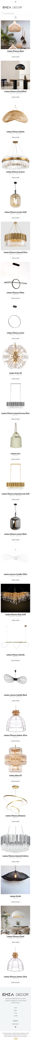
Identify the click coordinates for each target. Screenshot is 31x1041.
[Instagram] (15, 1027)
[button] (15, 2)
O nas (15, 1013)
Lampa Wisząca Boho (15, 51)
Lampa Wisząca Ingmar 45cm (15, 735)
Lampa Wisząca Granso (15, 172)
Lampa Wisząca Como (15, 333)
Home (15, 1008)
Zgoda (15, 1038)
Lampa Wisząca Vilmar (15, 292)
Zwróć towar (15, 1024)
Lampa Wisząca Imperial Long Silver (15, 413)
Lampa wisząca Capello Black (15, 695)
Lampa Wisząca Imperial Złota (15, 252)
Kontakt (15, 1016)
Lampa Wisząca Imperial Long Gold (15, 494)
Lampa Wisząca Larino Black (15, 534)
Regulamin (15, 1021)
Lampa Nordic (15, 896)
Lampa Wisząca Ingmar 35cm (15, 976)
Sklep (15, 1010)
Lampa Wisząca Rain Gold (15, 614)
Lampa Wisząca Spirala (15, 655)
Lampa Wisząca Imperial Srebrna (15, 856)
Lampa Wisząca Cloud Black (15, 91)
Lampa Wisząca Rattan (15, 131)
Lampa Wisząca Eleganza (15, 816)
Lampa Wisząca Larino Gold (15, 212)
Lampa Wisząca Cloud (15, 936)
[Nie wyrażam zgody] (29, 1036)
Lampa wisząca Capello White (15, 574)
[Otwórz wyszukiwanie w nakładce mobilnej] (15, 13)
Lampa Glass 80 (15, 775)
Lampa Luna (15, 453)
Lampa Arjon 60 (15, 373)
